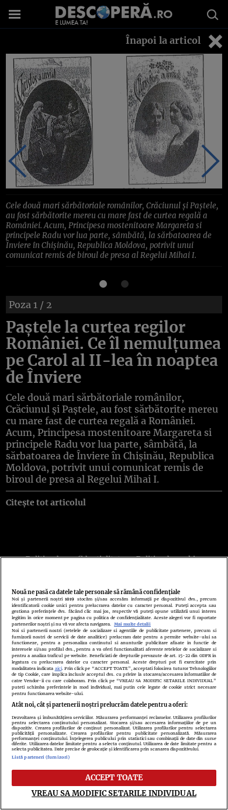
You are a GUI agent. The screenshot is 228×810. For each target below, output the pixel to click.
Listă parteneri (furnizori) (41, 757)
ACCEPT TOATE (114, 777)
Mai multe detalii (132, 624)
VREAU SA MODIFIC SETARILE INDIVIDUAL (114, 793)
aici (58, 668)
